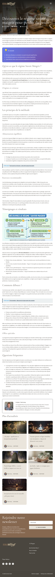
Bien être (15, 26)
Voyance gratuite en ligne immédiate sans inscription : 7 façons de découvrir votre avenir (40, 439)
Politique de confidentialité (47, 574)
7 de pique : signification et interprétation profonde (11, 438)
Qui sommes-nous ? (34, 548)
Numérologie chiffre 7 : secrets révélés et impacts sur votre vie (12, 467)
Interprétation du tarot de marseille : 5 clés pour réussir (14, 495)
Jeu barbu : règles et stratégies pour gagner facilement (40, 467)
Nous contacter (33, 550)
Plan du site (32, 553)
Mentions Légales (35, 574)
